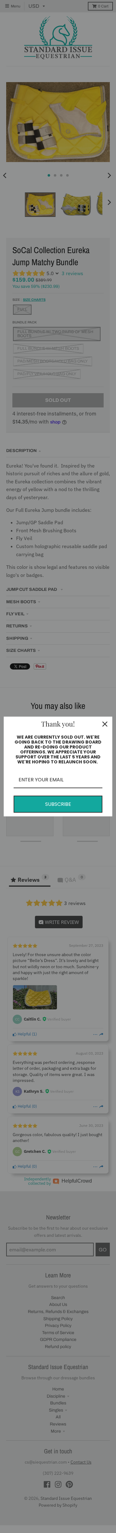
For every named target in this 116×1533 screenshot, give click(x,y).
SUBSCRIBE (58, 804)
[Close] (104, 724)
